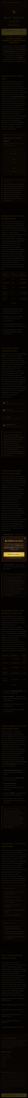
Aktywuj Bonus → (14, 554)
